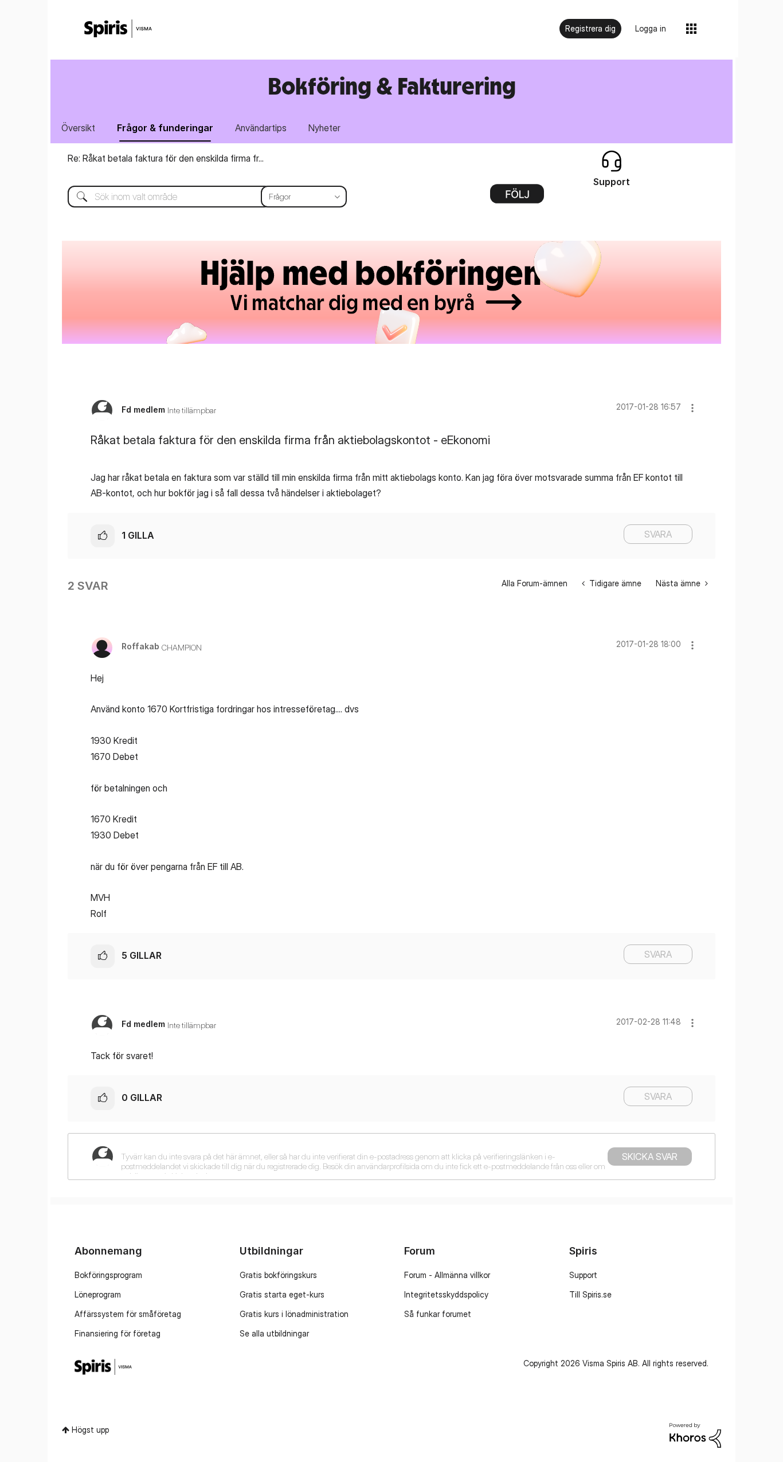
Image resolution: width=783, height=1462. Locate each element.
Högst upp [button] (90, 1429)
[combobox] (199, 196)
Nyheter (324, 128)
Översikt (78, 128)
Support (583, 1275)
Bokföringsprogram (108, 1275)
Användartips (261, 128)
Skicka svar (650, 1156)
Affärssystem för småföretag (128, 1314)
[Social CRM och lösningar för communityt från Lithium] (695, 1434)
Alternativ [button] (517, 197)
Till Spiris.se (590, 1294)
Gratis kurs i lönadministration (294, 1314)
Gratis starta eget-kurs (282, 1294)
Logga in (650, 28)
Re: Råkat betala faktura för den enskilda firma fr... (166, 158)
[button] (692, 408)
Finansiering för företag (117, 1333)
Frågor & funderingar (165, 128)
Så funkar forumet (437, 1314)
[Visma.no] (118, 28)
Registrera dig (590, 28)
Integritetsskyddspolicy (446, 1294)
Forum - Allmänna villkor (447, 1275)
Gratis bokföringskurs (278, 1275)
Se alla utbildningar (274, 1333)
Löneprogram (98, 1294)
